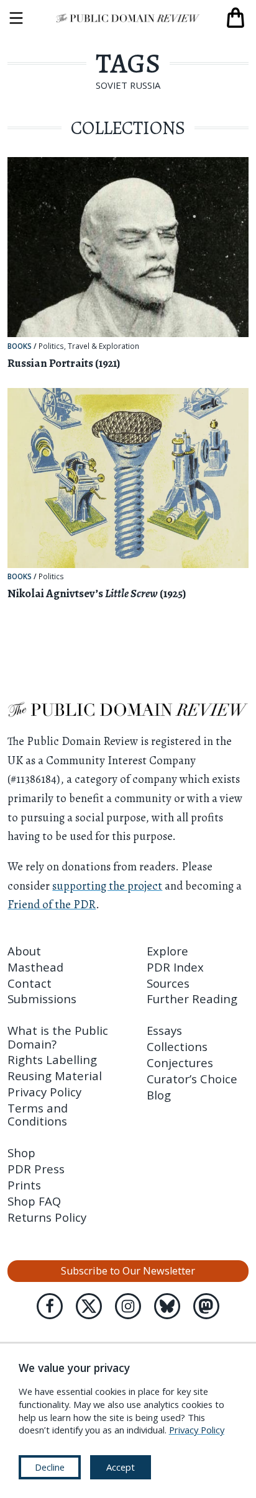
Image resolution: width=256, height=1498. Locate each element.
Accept (120, 1467)
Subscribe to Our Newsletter (128, 1271)
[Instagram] (128, 1306)
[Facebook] (50, 1306)
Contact (29, 983)
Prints (24, 1185)
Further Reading (192, 998)
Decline (50, 1467)
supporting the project (107, 885)
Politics (51, 346)
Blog (159, 1095)
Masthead (35, 967)
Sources (168, 983)
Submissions (41, 998)
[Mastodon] (206, 1306)
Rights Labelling (52, 1059)
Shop (21, 1152)
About (24, 951)
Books (19, 346)
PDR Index (175, 967)
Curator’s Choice (192, 1078)
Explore (167, 951)
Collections (177, 1046)
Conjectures (180, 1062)
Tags (128, 63)
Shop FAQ (34, 1201)
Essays (164, 1030)
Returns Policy (46, 1217)
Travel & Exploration (103, 346)
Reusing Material (54, 1075)
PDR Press (36, 1168)
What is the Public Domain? (57, 1036)
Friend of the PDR (51, 904)
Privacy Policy (44, 1091)
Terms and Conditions (37, 1114)
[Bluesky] (167, 1306)
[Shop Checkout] (235, 18)
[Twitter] (89, 1306)
